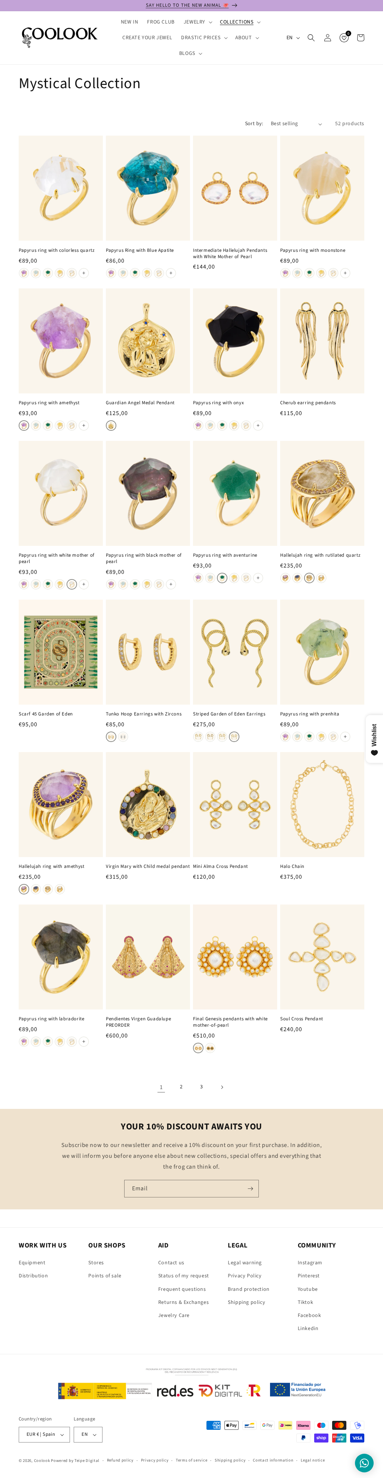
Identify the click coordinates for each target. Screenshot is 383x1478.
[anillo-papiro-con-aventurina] (48, 273)
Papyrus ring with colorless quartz (57, 250)
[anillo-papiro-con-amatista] (24, 273)
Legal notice (313, 1460)
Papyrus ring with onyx (218, 403)
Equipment (32, 1263)
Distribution (33, 1276)
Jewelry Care (174, 1315)
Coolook (42, 1460)
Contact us (171, 1263)
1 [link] (161, 1087)
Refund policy (120, 1460)
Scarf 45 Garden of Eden (46, 714)
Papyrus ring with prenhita (310, 714)
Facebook (309, 1315)
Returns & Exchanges (183, 1302)
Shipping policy (246, 1302)
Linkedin (308, 1328)
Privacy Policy (244, 1276)
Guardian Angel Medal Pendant (140, 403)
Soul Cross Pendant (301, 1019)
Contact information (273, 1460)
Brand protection (249, 1289)
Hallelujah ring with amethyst (51, 866)
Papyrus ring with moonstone (312, 250)
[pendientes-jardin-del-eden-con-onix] (210, 737)
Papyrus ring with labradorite (51, 1019)
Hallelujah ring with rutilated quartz (320, 555)
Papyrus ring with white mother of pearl (57, 558)
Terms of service (191, 1460)
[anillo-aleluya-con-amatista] (285, 578)
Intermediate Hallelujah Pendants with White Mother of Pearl (230, 253)
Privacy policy (155, 1460)
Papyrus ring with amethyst (49, 403)
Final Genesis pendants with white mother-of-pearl (230, 1022)
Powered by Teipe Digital (75, 1460)
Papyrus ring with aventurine (225, 555)
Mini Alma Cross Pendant (220, 866)
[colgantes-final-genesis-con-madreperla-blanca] (198, 1048)
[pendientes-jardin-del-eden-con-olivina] (198, 737)
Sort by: (254, 123)
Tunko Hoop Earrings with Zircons (143, 714)
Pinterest (309, 1276)
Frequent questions (182, 1289)
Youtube (308, 1289)
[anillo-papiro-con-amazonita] (36, 273)
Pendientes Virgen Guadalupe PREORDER (138, 1022)
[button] (197, 22)
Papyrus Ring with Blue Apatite (140, 250)
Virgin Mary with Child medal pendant (148, 866)
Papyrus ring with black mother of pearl (144, 558)
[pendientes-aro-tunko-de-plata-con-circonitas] (123, 737)
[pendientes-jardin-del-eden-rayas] (234, 737)
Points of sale (104, 1276)
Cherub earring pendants (308, 403)
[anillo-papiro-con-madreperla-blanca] (72, 273)
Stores (96, 1263)
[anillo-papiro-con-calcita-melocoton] (60, 273)
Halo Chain (292, 866)
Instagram (310, 1263)
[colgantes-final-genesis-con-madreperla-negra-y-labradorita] (210, 1048)
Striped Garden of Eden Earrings (229, 714)
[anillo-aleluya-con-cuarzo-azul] (297, 578)
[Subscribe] (250, 1188)
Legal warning (245, 1263)
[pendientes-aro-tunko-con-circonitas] (111, 737)
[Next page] (222, 1087)
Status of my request (183, 1276)
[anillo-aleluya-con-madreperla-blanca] (321, 578)
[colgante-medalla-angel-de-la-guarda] (111, 426)
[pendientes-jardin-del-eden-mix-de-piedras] (222, 737)
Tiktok (305, 1302)
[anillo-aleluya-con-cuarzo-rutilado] (309, 578)
